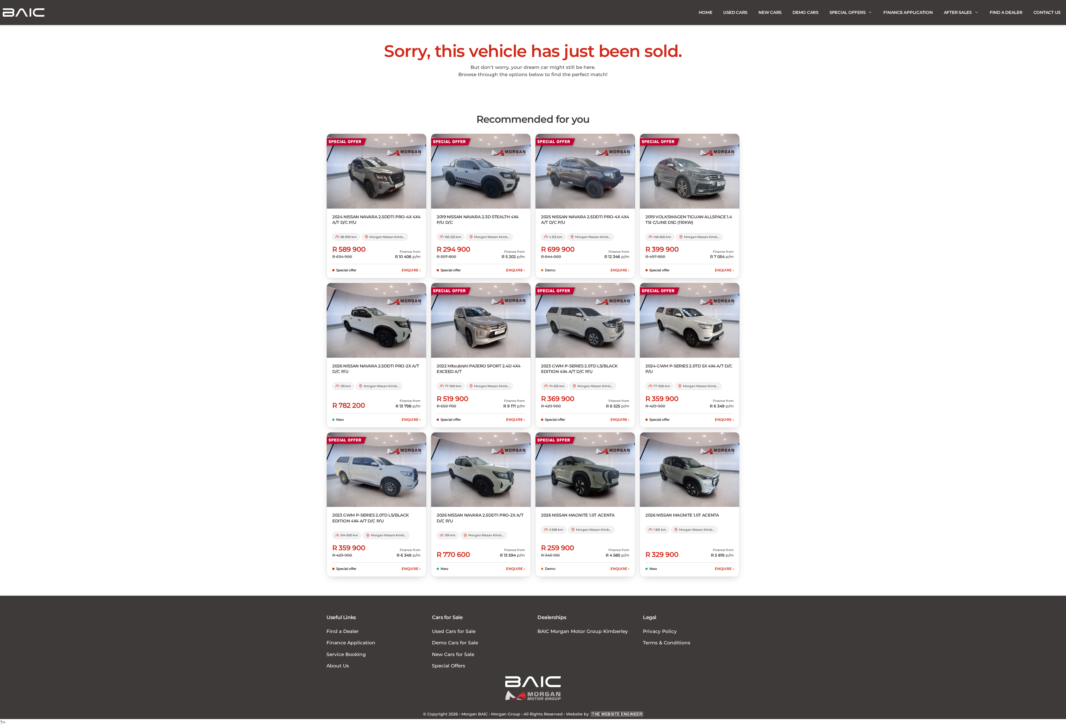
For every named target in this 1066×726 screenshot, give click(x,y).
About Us (337, 666)
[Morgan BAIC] (23, 12)
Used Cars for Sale (454, 631)
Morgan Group (505, 714)
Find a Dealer (1006, 12)
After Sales (958, 12)
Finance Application (907, 12)
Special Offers (847, 12)
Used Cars (735, 12)
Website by (604, 714)
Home (705, 12)
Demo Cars (805, 12)
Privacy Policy (660, 631)
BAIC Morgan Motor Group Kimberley (582, 631)
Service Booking (346, 654)
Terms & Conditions (666, 642)
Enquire (411, 270)
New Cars (769, 12)
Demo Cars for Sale (455, 642)
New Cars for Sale (453, 654)
